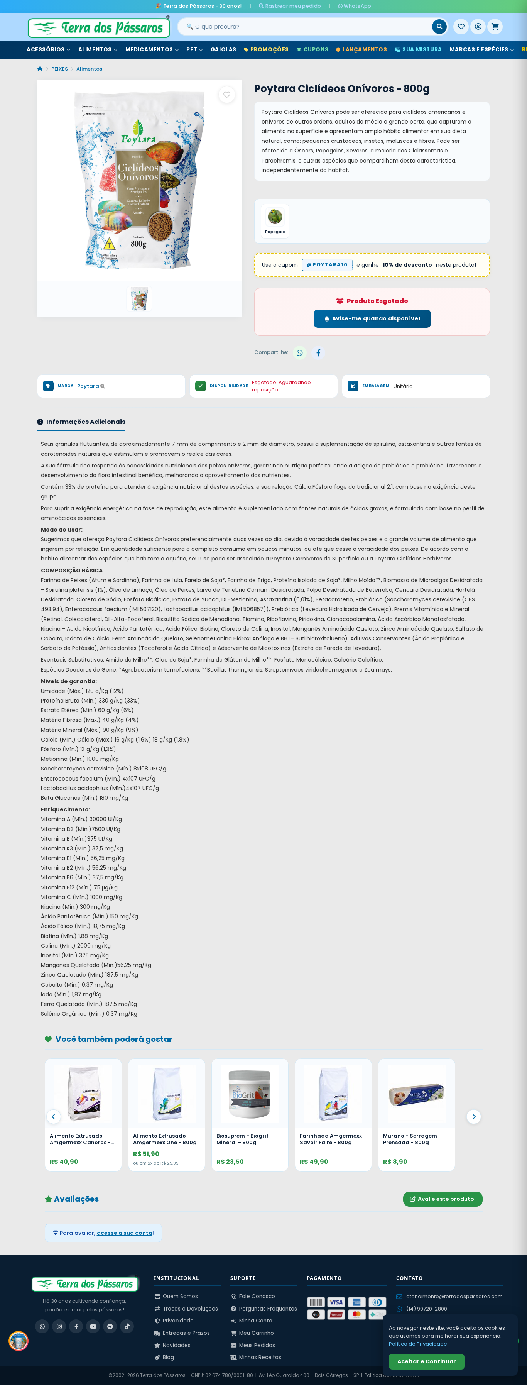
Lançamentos (365, 49)
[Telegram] (110, 1326)
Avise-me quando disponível (376, 318)
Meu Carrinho (256, 1333)
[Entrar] (478, 26)
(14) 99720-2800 (426, 1308)
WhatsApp (357, 6)
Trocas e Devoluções (190, 1308)
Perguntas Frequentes (268, 1308)
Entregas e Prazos (186, 1333)
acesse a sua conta (124, 1233)
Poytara (88, 386)
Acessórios (46, 49)
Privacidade (178, 1320)
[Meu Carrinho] (495, 26)
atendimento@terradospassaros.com (454, 1296)
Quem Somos (180, 1296)
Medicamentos (149, 49)
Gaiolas (223, 49)
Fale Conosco (257, 1296)
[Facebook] (76, 1326)
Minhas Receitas (260, 1357)
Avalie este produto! (447, 1199)
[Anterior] (53, 1116)
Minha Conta (255, 1320)
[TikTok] (127, 1326)
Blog (168, 1357)
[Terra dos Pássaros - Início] (98, 26)
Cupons (316, 49)
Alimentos (95, 49)
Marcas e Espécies (479, 49)
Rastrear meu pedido (292, 6)
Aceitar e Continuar (426, 1361)
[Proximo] (473, 1116)
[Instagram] (59, 1326)
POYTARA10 (329, 264)
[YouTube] (93, 1326)
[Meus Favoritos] (461, 26)
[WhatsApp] (42, 1326)
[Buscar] (439, 26)
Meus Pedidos (257, 1345)
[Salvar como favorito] (226, 94)
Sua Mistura (422, 49)
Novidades (177, 1345)
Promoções (269, 49)
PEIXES (59, 69)
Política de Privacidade (418, 1344)
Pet (191, 49)
